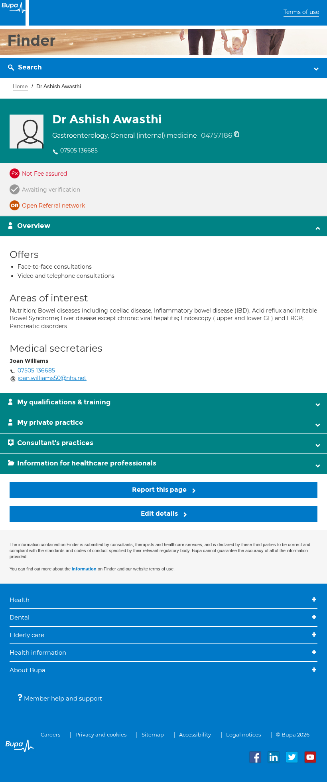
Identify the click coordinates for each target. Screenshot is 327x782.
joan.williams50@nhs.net (52, 378)
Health (20, 600)
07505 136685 (79, 150)
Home (20, 86)
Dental (20, 617)
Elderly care (27, 635)
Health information (38, 652)
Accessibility (195, 734)
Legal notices (243, 734)
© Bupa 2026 (292, 734)
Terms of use (301, 12)
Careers (50, 734)
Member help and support (62, 698)
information (84, 568)
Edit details (160, 513)
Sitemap (153, 734)
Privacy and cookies (100, 734)
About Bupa (27, 670)
